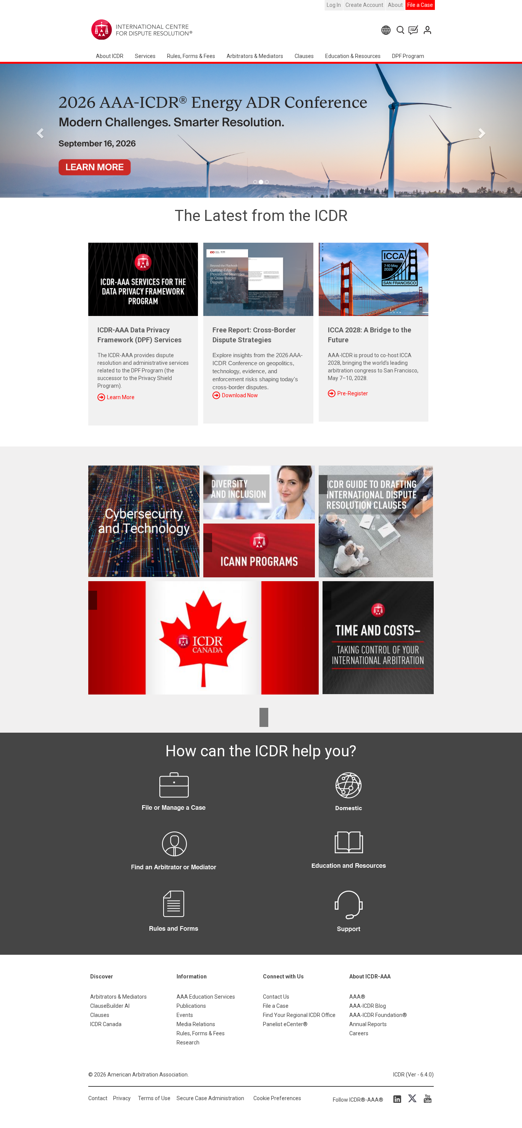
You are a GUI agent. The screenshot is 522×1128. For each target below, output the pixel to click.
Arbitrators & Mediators (118, 997)
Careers (358, 1033)
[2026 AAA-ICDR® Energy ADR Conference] (261, 131)
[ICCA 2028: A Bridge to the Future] (373, 276)
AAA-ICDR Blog (367, 1006)
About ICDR (109, 56)
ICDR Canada (106, 1024)
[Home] (165, 29)
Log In (334, 5)
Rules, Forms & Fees (191, 56)
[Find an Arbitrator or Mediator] (173, 857)
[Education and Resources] (348, 857)
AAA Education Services (206, 997)
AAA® (357, 997)
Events (185, 1015)
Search (401, 30)
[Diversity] (258, 492)
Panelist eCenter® (285, 1024)
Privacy (122, 1098)
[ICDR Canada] (203, 637)
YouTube (425, 1098)
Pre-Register (352, 393)
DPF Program (408, 56)
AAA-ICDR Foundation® (378, 1015)
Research (188, 1042)
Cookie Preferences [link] (277, 1098)
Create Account (364, 5)
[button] (39, 131)
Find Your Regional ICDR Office (299, 1015)
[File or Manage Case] (173, 797)
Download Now (240, 395)
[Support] (348, 916)
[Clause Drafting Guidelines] (376, 521)
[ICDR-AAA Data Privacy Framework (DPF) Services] (143, 276)
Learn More (121, 397)
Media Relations (196, 1024)
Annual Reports (368, 1024)
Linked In (398, 1098)
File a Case (420, 5)
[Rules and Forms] (173, 916)
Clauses (304, 56)
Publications (191, 1006)
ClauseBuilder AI (110, 1006)
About (395, 5)
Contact (97, 1098)
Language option (387, 30)
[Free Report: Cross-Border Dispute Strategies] (258, 276)
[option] (261, 131)
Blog (415, 30)
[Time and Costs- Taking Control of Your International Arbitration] (376, 637)
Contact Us (428, 30)
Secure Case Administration (210, 1098)
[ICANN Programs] (258, 550)
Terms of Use (154, 1098)
